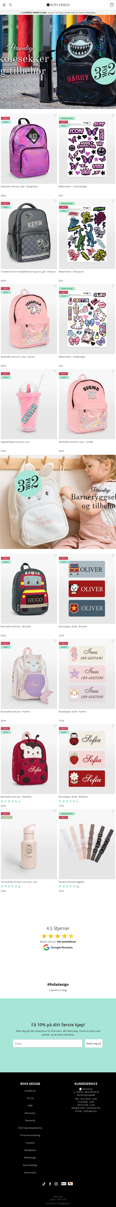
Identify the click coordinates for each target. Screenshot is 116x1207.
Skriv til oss (87, 1088)
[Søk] (10, 4)
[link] (58, 62)
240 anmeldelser (66, 941)
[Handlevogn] (111, 5)
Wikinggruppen (63, 1203)
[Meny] (4, 4)
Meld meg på (93, 1043)
